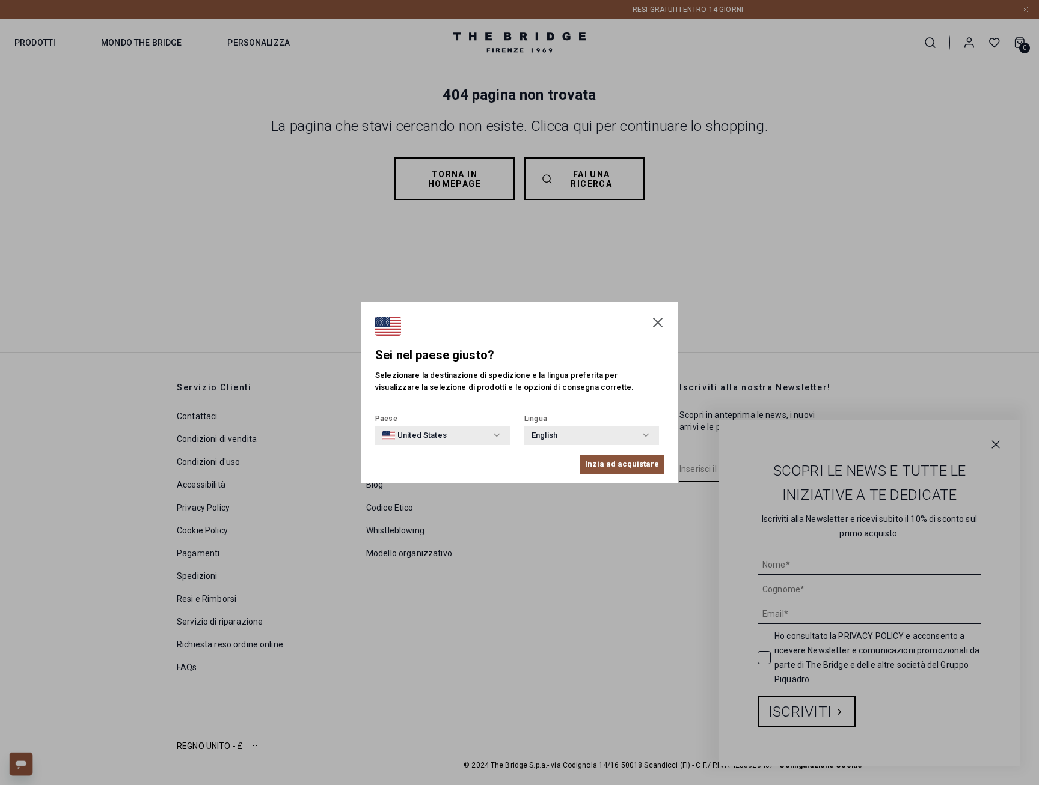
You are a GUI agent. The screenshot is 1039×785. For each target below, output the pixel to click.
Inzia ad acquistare (622, 463)
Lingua (535, 418)
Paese (386, 418)
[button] (658, 323)
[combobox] (414, 435)
